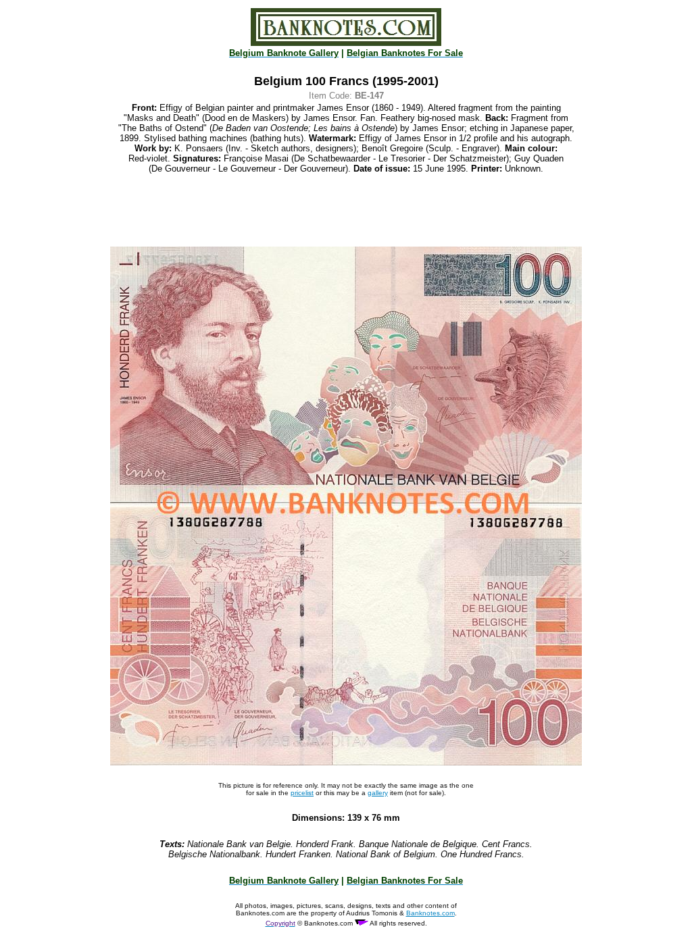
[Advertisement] (346, 210)
